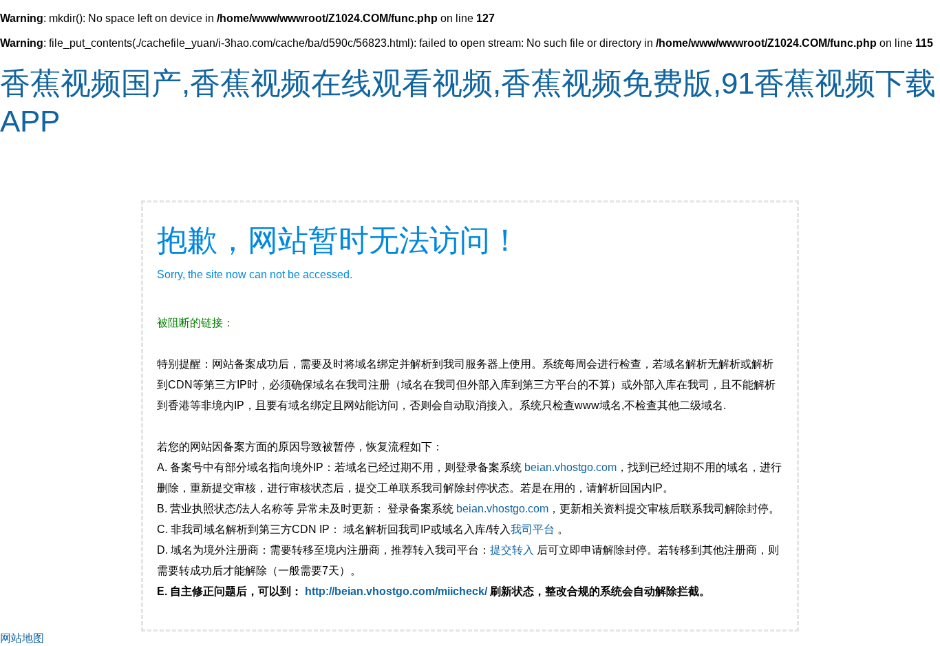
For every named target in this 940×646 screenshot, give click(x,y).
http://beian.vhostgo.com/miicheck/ (396, 591)
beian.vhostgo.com (570, 467)
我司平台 (534, 529)
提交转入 (512, 550)
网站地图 (22, 638)
